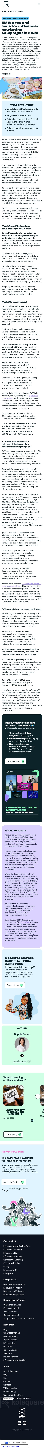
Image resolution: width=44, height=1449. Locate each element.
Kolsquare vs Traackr (12, 1288)
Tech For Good (10, 1311)
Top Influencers (10, 1340)
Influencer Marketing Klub (14, 1360)
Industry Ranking (10, 1357)
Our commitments (11, 1308)
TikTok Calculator (10, 1350)
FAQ (5, 1374)
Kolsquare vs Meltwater (14, 1291)
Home (4, 11)
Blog (5, 1329)
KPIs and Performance (15, 18)
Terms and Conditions (13, 1395)
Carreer (7, 1381)
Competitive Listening (13, 1260)
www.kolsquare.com (22, 1398)
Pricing (6, 1266)
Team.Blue (25, 922)
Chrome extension (11, 1263)
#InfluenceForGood (12, 1305)
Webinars (7, 1353)
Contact (7, 1385)
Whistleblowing (10, 1388)
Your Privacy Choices (17, 1442)
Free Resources (10, 1336)
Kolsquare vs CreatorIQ (14, 1284)
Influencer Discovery (12, 1249)
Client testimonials (11, 1333)
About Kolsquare (10, 1371)
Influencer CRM (10, 1253)
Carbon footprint (11, 1315)
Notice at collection (11, 1446)
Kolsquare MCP (10, 1270)
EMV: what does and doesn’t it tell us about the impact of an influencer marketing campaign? (22, 122)
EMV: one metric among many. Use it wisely (22, 129)
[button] (39, 4)
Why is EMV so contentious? (19, 115)
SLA (5, 1378)
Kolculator (7, 1346)
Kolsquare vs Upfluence (13, 1295)
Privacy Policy (9, 1392)
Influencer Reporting (12, 1256)
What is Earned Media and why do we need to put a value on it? (22, 110)
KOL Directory (9, 1343)
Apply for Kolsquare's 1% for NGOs (19, 1318)
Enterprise (8, 1273)
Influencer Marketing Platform (16, 1246)
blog (20, 11)
